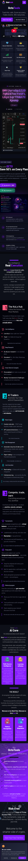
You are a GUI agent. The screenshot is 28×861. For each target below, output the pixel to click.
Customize (6, 857)
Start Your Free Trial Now (14, 838)
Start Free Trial (7, 19)
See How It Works (20, 19)
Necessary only (14, 857)
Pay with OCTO (9, 185)
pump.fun (10, 109)
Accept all (22, 857)
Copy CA (14, 105)
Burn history (19, 109)
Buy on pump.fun (8, 190)
